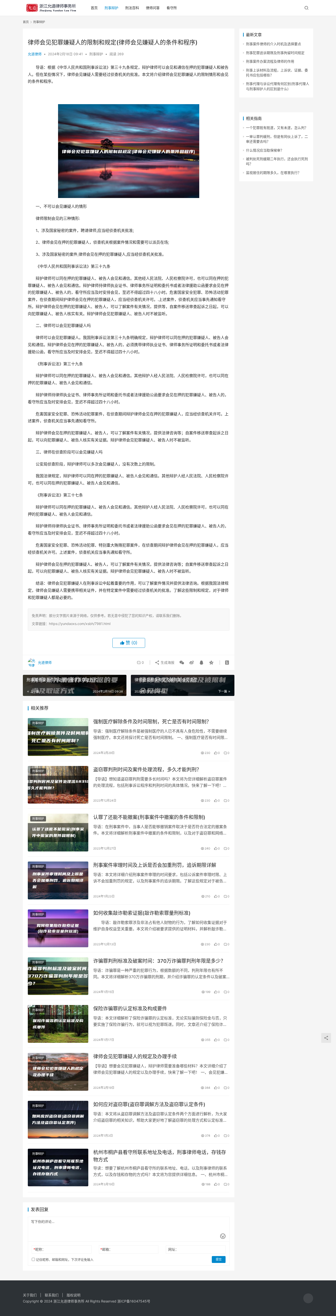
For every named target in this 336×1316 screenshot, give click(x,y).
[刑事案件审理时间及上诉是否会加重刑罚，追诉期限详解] (58, 880)
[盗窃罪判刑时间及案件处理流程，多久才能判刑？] (58, 785)
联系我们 (52, 1295)
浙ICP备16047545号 (133, 1301)
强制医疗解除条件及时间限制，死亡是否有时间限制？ (152, 722)
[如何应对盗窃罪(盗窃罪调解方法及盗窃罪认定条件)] (58, 1120)
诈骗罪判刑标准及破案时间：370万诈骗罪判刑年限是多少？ (159, 961)
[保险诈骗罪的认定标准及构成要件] (58, 1024)
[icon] (308, 1298)
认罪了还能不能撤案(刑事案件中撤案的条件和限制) (149, 817)
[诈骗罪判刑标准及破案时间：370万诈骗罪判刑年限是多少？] (58, 976)
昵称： (39, 1249)
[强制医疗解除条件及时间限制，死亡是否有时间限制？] (58, 737)
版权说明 (73, 1295)
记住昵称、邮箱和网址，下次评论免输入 (64, 1259)
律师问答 (153, 8)
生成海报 (167, 662)
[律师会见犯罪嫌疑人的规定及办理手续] (58, 1072)
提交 (219, 1259)
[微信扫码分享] (181, 662)
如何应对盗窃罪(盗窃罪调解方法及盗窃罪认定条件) (149, 1104)
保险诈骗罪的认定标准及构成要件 (130, 1009)
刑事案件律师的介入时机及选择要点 (273, 44)
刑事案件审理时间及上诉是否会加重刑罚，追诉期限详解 (154, 865)
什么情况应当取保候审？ (265, 150)
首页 (94, 8)
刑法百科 (132, 8)
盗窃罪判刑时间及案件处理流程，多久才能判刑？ (147, 770)
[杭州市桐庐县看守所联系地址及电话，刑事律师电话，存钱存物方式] (58, 1168)
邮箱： (106, 1249)
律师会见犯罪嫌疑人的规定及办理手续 (135, 1057)
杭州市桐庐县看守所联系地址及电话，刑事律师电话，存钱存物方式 (159, 1155)
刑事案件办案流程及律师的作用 (270, 61)
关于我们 (30, 1295)
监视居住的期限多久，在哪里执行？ (273, 172)
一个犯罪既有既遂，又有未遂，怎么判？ (277, 128)
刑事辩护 (111, 8)
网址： (173, 1249)
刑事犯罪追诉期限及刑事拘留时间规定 (275, 53)
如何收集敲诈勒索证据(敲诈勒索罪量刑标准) (142, 913)
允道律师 (35, 54)
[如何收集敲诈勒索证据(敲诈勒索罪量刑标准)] (58, 928)
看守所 (172, 8)
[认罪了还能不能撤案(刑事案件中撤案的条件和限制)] (58, 832)
